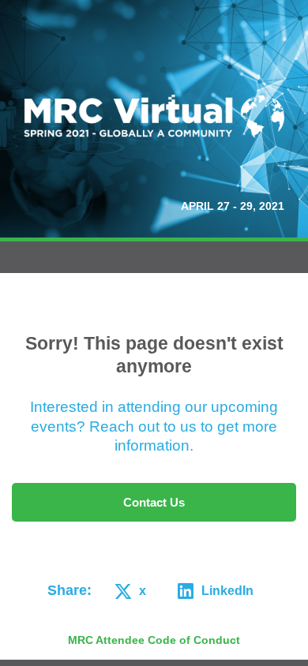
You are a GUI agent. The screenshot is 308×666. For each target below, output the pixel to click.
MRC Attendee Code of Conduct (154, 640)
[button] (127, 591)
